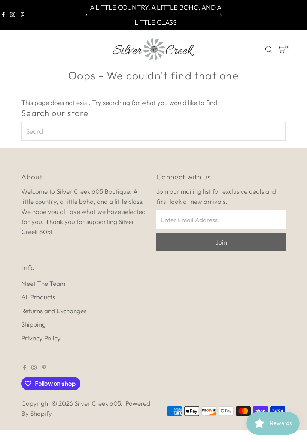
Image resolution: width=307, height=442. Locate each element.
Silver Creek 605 (98, 403)
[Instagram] (12, 15)
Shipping (33, 324)
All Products (38, 297)
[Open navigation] (28, 49)
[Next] (220, 15)
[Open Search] (268, 49)
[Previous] (86, 15)
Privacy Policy (41, 338)
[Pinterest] (23, 15)
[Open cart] (282, 49)
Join (221, 242)
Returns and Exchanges (53, 311)
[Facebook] (3, 15)
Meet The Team (43, 283)
